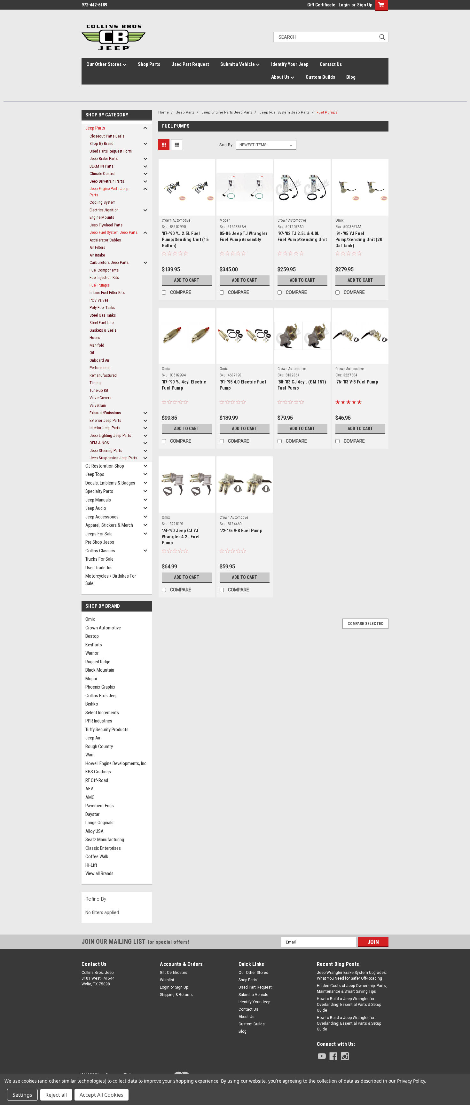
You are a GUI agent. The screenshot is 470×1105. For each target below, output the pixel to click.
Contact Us (331, 64)
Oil (92, 352)
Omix (90, 619)
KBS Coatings (98, 772)
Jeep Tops (94, 474)
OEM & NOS (99, 442)
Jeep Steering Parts (106, 450)
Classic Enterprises (103, 848)
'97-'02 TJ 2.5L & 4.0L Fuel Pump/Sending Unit (302, 236)
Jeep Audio (95, 508)
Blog (351, 77)
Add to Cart (186, 280)
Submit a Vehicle (238, 64)
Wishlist (167, 980)
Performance (100, 367)
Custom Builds (320, 77)
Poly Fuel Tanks (102, 307)
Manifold (97, 345)
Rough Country (99, 746)
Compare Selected (365, 623)
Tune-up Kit (99, 390)
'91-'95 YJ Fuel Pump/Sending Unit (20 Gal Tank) (358, 239)
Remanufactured (103, 375)
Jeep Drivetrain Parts (107, 181)
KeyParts (93, 645)
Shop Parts (149, 64)
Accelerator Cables (105, 240)
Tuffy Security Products (107, 729)
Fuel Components (104, 270)
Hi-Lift (91, 865)
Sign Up (364, 4)
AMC (90, 797)
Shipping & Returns (176, 994)
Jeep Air (92, 738)
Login (344, 4)
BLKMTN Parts (102, 166)
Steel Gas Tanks (103, 315)
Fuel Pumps (99, 285)
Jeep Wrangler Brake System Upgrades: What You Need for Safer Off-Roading (352, 975)
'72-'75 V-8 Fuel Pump (241, 530)
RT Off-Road (96, 780)
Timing (95, 382)
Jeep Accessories (102, 517)
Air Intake (97, 255)
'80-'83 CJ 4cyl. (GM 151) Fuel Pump (302, 385)
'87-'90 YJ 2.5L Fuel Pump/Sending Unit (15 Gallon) (185, 239)
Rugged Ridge (97, 662)
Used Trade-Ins (99, 568)
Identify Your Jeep (290, 64)
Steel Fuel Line (102, 322)
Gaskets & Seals (103, 330)
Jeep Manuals (98, 500)
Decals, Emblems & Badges (110, 483)
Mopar (91, 679)
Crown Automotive (103, 628)
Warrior (91, 653)
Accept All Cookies (101, 1094)
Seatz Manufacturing (104, 839)
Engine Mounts (102, 217)
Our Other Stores (104, 64)
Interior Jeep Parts (105, 427)
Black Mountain (99, 670)
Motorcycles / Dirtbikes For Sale (110, 579)
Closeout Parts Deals (107, 136)
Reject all (56, 1094)
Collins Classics (100, 551)
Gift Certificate (321, 4)
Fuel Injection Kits (104, 277)
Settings (22, 1094)
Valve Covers (100, 397)
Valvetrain (98, 405)
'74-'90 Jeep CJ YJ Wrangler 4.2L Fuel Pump (181, 536)
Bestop (92, 636)
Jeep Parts (95, 128)
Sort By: (226, 144)
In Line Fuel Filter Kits (107, 292)
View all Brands (99, 873)
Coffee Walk (96, 856)
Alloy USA (94, 831)
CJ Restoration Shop (104, 466)
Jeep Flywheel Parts (106, 225)
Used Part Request (190, 64)
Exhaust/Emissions (105, 412)
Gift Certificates (173, 972)
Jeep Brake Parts (104, 158)
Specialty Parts (99, 491)
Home (163, 112)
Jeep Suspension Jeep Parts (113, 457)
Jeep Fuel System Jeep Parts (113, 232)
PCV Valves (99, 300)
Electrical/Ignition (104, 210)
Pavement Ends (99, 806)
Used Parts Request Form (111, 151)
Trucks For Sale (99, 559)
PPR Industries (98, 721)
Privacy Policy (411, 1081)
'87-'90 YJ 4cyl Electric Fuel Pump (184, 385)
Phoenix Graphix (100, 687)
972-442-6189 (94, 4)
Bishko (91, 704)
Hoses (95, 337)
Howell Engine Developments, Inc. (116, 763)
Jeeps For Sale (99, 534)
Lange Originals (99, 822)
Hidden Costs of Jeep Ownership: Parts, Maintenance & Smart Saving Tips (352, 988)
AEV (89, 789)
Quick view (186, 204)
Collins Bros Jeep (101, 696)
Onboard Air (99, 360)
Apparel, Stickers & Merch (109, 525)
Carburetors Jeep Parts (109, 262)
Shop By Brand (102, 143)
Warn (90, 755)
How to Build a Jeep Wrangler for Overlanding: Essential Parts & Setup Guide (349, 1005)
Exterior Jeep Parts (105, 420)
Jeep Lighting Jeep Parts (110, 435)
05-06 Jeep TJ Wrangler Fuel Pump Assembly (244, 236)
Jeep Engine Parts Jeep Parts (109, 191)
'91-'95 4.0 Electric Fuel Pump (243, 385)
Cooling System (102, 202)
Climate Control (102, 173)
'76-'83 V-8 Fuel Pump (356, 381)
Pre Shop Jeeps (99, 542)
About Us (280, 77)
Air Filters (97, 247)
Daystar (92, 814)
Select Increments (102, 712)
